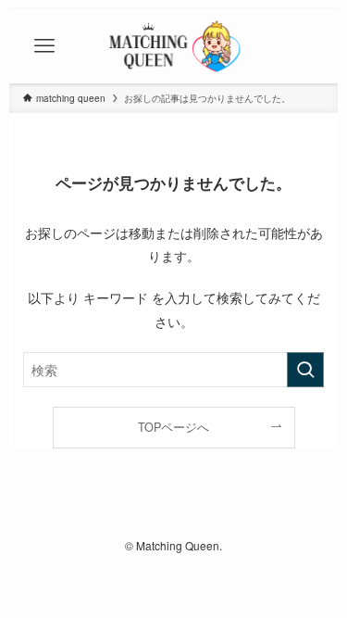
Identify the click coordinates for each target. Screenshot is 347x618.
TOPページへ (173, 427)
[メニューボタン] (44, 46)
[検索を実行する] (305, 369)
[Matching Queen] (173, 46)
